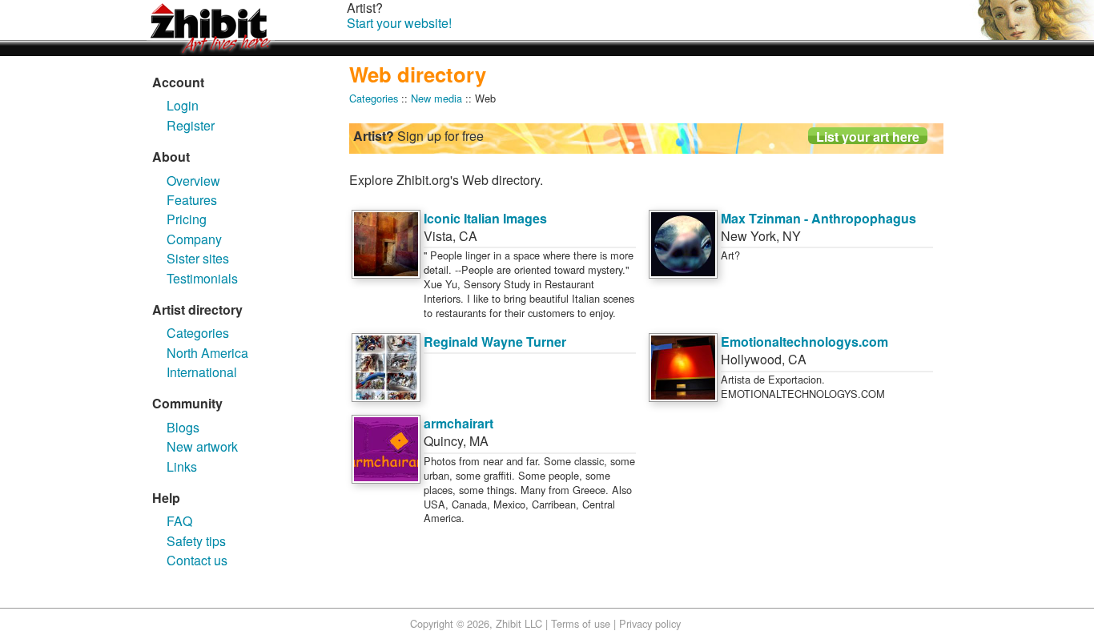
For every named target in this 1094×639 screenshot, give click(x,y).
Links (182, 466)
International (202, 372)
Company (194, 239)
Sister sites (198, 258)
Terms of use (580, 623)
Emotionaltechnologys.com (804, 341)
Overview (193, 180)
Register (191, 125)
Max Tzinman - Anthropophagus (818, 218)
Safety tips (196, 541)
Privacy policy (650, 623)
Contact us (197, 560)
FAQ (179, 521)
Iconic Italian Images (485, 218)
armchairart (458, 423)
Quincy (443, 441)
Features (192, 200)
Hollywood (751, 359)
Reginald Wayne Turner (495, 341)
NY (791, 236)
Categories (198, 333)
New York (748, 236)
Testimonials (202, 278)
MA (479, 441)
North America (207, 353)
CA (468, 236)
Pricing (187, 219)
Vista (438, 236)
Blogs (183, 427)
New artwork (202, 446)
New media (436, 98)
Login (183, 105)
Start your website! (399, 23)
